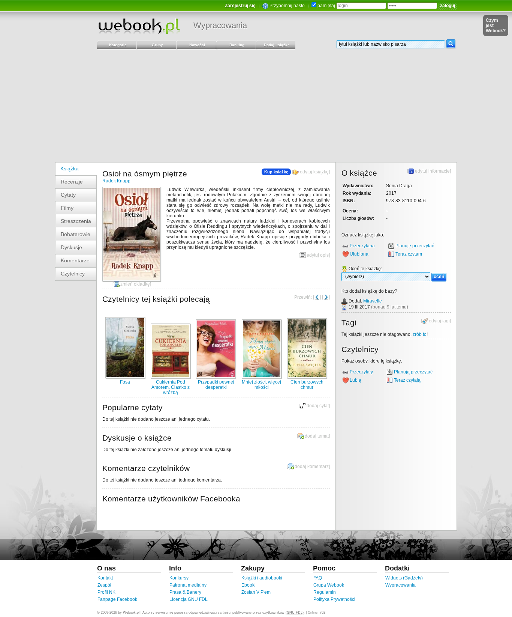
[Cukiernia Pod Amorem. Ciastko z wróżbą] (170, 376)
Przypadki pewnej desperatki (216, 384)
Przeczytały (361, 372)
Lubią (355, 380)
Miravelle (372, 301)
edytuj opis (318, 255)
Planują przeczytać (413, 372)
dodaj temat (317, 436)
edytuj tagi (439, 321)
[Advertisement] (256, 105)
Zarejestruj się (240, 5)
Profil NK (106, 592)
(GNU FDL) (295, 612)
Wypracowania (220, 25)
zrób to (420, 334)
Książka (69, 169)
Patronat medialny (188, 585)
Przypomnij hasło (287, 5)
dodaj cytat (318, 405)
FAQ (317, 578)
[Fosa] (125, 376)
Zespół (104, 585)
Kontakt (105, 578)
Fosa (125, 382)
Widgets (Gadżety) (404, 578)
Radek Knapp (116, 181)
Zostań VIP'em (256, 592)
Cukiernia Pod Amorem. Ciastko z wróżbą (170, 387)
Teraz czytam (408, 254)
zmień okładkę (135, 284)
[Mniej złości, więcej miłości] (261, 376)
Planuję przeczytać (414, 245)
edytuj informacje (432, 171)
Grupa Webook (328, 585)
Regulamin (324, 592)
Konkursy (179, 578)
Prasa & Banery (185, 592)
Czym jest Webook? (496, 25)
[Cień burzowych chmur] (307, 376)
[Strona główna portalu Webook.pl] (139, 26)
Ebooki (248, 585)
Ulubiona (359, 254)
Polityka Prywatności (334, 599)
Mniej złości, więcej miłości (261, 384)
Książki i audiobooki (261, 578)
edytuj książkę (314, 172)
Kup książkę (276, 172)
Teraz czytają (407, 380)
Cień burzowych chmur (306, 384)
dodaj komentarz (312, 466)
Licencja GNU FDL (188, 599)
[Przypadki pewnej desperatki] (216, 376)
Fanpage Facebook (117, 599)
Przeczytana (362, 245)
